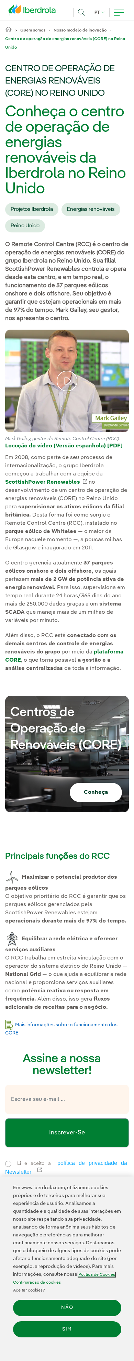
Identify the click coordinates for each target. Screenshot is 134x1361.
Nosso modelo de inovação (80, 30)
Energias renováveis (91, 209)
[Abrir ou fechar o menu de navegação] (119, 12)
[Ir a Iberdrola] (34, 11)
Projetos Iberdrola (32, 209)
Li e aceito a (67, 1167)
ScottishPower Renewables (46, 482)
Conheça (96, 792)
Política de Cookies (96, 1274)
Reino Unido (25, 226)
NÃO (67, 1307)
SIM (67, 1329)
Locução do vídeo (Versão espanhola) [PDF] (64, 446)
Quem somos (32, 30)
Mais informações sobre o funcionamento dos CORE (61, 1028)
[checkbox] (8, 1164)
